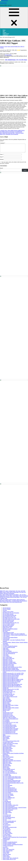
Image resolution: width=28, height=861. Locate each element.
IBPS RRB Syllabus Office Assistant (11, 707)
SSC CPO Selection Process (9, 817)
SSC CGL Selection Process (9, 787)
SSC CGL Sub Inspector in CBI (10, 789)
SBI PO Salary (6, 766)
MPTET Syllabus (6, 736)
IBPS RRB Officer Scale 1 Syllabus (10, 705)
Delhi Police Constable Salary (9, 662)
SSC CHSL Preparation (8, 810)
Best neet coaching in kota (8, 620)
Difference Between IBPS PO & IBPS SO (12, 680)
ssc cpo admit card (7, 816)
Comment (2, 143)
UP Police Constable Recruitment (10, 842)
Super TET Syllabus (7, 835)
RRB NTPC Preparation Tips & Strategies (9, 134)
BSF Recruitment (6, 630)
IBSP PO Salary (6, 710)
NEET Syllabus (6, 738)
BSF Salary (5, 631)
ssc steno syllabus (6, 834)
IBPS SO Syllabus (7, 708)
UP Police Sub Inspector (8, 845)
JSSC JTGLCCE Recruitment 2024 (10, 718)
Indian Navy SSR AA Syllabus (9, 717)
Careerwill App (3, 2)
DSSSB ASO (6, 688)
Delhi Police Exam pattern (8, 665)
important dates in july (7, 713)
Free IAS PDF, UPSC (7, 692)
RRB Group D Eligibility (8, 757)
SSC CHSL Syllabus (7, 812)
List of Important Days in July (9, 731)
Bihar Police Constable (8, 626)
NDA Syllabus (6, 737)
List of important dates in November (10, 728)
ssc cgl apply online (7, 775)
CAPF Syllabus (6, 636)
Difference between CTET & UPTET (11, 675)
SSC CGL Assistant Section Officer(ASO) (12, 778)
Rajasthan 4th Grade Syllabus (9, 745)
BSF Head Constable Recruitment (10, 628)
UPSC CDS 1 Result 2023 (8, 849)
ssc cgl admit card (6, 774)
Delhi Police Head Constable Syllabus (11, 669)
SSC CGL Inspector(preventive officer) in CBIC (13, 782)
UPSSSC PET (6, 853)
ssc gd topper (5, 826)
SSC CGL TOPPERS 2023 (9, 797)
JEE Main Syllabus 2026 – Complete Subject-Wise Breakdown (13, 600)
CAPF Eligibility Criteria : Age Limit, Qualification (14, 633)
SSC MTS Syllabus (7, 832)
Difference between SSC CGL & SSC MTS (12, 686)
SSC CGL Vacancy (7, 798)
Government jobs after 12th (8, 694)
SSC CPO (5, 813)
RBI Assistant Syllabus (8, 748)
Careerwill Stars (6, 638)
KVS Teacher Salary (7, 723)
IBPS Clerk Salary (7, 699)
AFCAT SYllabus (6, 609)
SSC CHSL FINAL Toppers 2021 (10, 808)
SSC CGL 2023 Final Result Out (10, 773)
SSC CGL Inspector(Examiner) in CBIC (11, 781)
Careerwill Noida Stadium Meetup (10, 637)
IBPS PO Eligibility (7, 701)
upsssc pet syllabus (7, 854)
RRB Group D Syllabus (8, 759)
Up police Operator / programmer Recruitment (13, 844)
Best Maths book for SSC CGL (9, 617)
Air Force (5, 610)
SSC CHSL (5, 800)
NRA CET (5, 739)
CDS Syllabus (6, 644)
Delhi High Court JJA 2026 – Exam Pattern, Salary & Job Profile (14, 595)
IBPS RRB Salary (7, 706)
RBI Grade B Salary (7, 749)
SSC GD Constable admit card (9, 821)
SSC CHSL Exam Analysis (8, 806)
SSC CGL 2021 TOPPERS (9, 771)
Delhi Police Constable (8, 660)
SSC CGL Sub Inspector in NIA (10, 790)
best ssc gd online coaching (8, 623)
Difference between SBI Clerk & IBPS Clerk (12, 684)
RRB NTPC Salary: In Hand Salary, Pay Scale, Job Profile (12, 591)
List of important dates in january (10, 726)
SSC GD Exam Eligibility (8, 822)
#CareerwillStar (8, 55)
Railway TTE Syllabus (8, 744)
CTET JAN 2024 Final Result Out (10, 652)
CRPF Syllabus (6, 649)
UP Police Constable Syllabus (9, 843)
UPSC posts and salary (8, 850)
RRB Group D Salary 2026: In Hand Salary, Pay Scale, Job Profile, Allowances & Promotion (13, 593)
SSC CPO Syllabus (7, 818)
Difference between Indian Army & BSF (11, 681)
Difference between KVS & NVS (10, 683)
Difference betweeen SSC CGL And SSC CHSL (13, 673)
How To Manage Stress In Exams (10, 696)
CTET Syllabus (6, 655)
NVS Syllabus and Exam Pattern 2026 (11, 741)
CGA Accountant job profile (9, 647)
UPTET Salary (6, 855)
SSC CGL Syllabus (7, 792)
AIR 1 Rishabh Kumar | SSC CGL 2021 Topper (16, 59)
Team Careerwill (11, 46)
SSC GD (5, 819)
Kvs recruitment (6, 721)
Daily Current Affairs (7, 657)
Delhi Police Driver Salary (8, 664)
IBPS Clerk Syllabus (7, 700)
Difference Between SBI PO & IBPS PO (11, 685)
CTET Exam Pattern (7, 651)
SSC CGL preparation (7, 785)
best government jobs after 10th (9, 615)
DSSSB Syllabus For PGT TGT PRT (11, 689)
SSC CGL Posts (6, 784)
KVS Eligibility (6, 720)
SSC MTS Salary (6, 830)
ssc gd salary (5, 823)
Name (1, 154)
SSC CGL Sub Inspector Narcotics (10, 791)
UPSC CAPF (6, 848)
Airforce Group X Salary (8, 611)
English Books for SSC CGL (9, 691)
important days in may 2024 (9, 716)
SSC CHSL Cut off (7, 803)
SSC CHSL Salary (7, 811)
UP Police (5, 840)
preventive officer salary (8, 742)
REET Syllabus (6, 752)
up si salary (5, 847)
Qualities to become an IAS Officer (10, 743)
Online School (6, 33)
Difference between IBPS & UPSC (10, 678)
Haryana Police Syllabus (8, 695)
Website (1, 159)
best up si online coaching (8, 625)
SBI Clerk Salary (6, 764)
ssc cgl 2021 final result (8, 770)
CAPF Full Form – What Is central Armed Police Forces (15, 635)
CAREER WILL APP (5, 130)
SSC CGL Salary (6, 786)
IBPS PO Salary (6, 702)
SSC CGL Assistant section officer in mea (12, 776)
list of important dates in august (9, 725)
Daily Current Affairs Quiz (8, 658)
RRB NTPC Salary (7, 761)
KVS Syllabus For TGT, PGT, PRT (10, 722)
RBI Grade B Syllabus (7, 750)
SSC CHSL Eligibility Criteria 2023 (10, 805)
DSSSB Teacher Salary (8, 690)
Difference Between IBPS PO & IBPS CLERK (13, 679)
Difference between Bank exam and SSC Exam (13, 674)
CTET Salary (5, 654)
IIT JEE (4, 711)
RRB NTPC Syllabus (7, 763)
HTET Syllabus (6, 697)
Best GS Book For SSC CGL (9, 616)
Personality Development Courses (10, 131)
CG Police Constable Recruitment (10, 646)
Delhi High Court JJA (7, 659)
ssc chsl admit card (7, 801)
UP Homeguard (6, 839)
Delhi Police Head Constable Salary (10, 668)
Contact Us (5, 35)
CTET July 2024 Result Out (9, 653)
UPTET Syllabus (6, 856)
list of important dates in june (9, 727)
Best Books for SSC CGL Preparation (11, 612)
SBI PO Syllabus (6, 768)
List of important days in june (9, 732)
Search (1, 168)
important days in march (8, 715)
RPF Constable (6, 755)
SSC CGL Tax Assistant (8, 794)
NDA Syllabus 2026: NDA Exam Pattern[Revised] (11, 602)
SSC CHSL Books (7, 802)
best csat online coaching (8, 614)
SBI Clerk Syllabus (7, 765)
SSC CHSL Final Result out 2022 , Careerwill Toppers (12, 133)
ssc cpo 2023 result (7, 814)
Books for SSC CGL (7, 627)
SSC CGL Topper (6, 796)
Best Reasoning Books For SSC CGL (11, 622)
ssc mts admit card (7, 829)
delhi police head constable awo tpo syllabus (12, 667)
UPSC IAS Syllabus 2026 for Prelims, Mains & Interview (12, 599)
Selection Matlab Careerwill (9, 769)
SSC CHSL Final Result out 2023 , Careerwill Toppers (14, 807)
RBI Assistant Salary (7, 747)
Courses (4, 32)
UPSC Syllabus (6, 851)
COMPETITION (13, 130)
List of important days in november (10, 733)
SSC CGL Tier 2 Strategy (8, 795)
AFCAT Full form (7, 607)
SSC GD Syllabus (7, 824)
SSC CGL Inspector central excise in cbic (12, 780)
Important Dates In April (8, 712)
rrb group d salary (6, 758)
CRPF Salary (5, 648)
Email (1, 156)
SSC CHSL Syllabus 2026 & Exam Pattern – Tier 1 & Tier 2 (13, 594)
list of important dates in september (10, 729)
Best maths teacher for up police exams (11, 619)
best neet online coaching (8, 621)
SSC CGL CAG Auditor (8, 779)
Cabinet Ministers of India (8, 632)
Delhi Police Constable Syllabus (10, 663)
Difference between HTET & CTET (10, 676)
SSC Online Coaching (7, 833)
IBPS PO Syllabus (7, 704)
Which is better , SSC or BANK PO (10, 858)
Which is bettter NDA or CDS (9, 859)
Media (4, 734)
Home (4, 30)
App (4, 31)
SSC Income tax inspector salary (10, 827)
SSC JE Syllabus (6, 828)
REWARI (20, 131)
